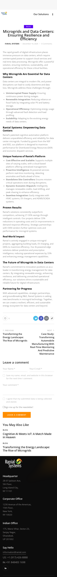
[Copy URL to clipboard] (51, 318)
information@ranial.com (14, 552)
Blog (28, 26)
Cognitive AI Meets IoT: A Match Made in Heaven (27, 435)
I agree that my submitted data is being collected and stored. (29, 400)
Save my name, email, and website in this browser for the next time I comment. (29, 377)
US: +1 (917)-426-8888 (15, 557)
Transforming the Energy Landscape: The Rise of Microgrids (26, 449)
